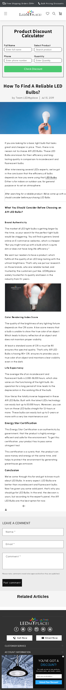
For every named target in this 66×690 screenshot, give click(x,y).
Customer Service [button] (15, 645)
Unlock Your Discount (48, 682)
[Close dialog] (63, 656)
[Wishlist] (47, 13)
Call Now (21, 638)
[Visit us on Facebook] (17, 628)
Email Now (51, 638)
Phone (7, 56)
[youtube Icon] (44, 628)
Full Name (9, 45)
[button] (5, 13)
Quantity (39, 56)
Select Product (42, 45)
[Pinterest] (30, 628)
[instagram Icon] (37, 628)
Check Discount (33, 69)
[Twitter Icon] (23, 628)
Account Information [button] (18, 652)
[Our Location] (50, 628)
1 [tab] (33, 604)
